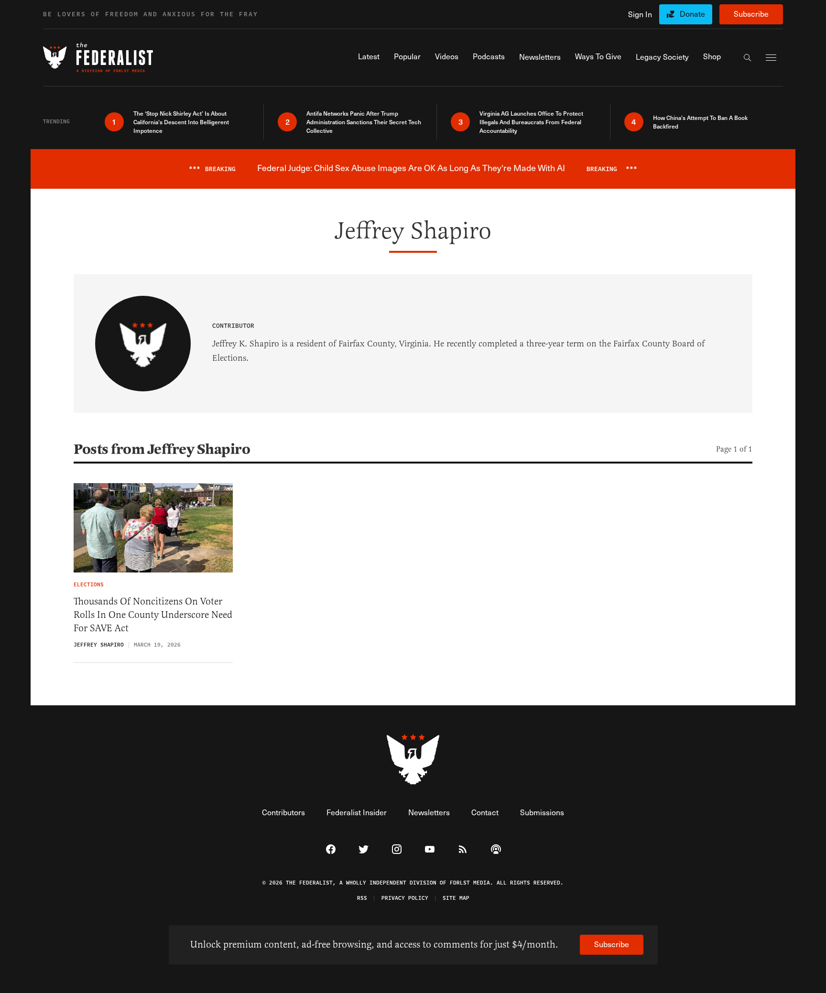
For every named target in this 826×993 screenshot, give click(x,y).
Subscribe (751, 14)
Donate (692, 14)
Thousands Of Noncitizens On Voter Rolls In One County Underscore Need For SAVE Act (153, 614)
